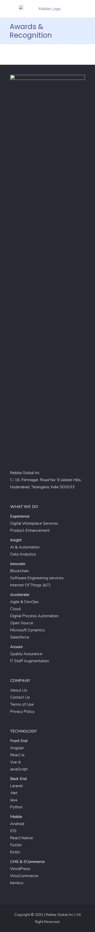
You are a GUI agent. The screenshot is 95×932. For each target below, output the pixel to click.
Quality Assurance (26, 654)
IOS (13, 831)
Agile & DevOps (24, 602)
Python (16, 807)
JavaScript (19, 769)
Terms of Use (22, 704)
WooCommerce (24, 876)
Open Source (21, 623)
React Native (21, 838)
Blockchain (19, 571)
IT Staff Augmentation (29, 661)
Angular (17, 748)
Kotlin (15, 852)
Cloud (15, 609)
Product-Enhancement (30, 530)
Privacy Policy (22, 711)
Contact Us (20, 697)
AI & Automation (25, 547)
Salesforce (19, 637)
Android (17, 824)
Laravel (16, 786)
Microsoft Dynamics (27, 630)
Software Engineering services (37, 578)
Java (13, 800)
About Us (18, 690)
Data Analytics (23, 554)
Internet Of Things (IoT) (30, 585)
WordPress (20, 869)
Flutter (16, 845)
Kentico (16, 883)
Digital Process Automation (34, 616)
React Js (17, 755)
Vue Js (15, 762)
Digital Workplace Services (34, 523)
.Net (13, 793)
